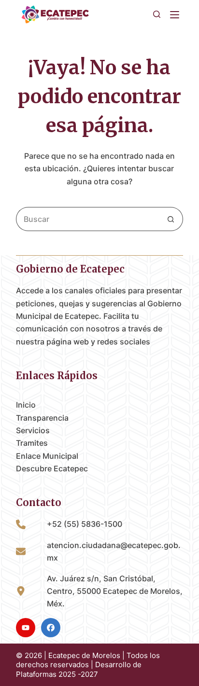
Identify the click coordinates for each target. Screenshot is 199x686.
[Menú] (176, 14)
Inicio (26, 405)
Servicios (33, 430)
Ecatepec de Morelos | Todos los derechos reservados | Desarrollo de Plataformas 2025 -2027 (88, 665)
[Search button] (171, 219)
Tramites (32, 443)
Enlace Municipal (47, 456)
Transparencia (42, 418)
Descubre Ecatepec (52, 468)
